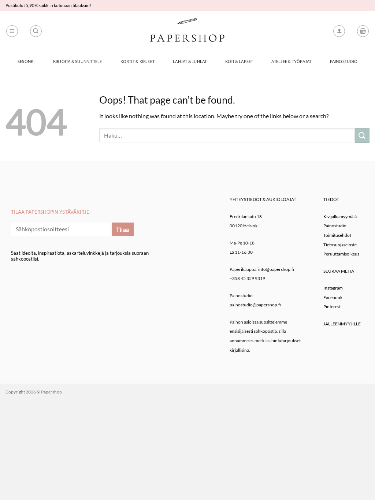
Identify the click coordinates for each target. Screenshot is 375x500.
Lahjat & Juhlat (190, 61)
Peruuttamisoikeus (341, 254)
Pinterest (332, 306)
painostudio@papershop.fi (255, 304)
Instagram (333, 288)
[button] (12, 31)
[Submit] (362, 135)
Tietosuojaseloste (340, 244)
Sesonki (26, 61)
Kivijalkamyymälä (340, 216)
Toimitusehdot (337, 235)
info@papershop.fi (276, 269)
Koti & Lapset (239, 61)
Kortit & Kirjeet (137, 61)
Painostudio (343, 61)
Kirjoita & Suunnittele (77, 61)
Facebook (332, 297)
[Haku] (36, 31)
